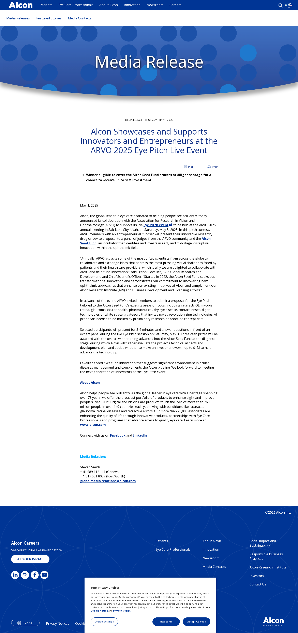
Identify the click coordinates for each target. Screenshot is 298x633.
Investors (257, 576)
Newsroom (155, 5)
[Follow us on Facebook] (35, 576)
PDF (191, 166)
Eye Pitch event (156, 225)
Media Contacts (79, 18)
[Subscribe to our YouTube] (44, 576)
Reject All (166, 621)
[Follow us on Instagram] (25, 576)
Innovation (132, 5)
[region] (150, 605)
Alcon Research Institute (268, 567)
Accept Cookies (196, 621)
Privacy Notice (122, 610)
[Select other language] (289, 5)
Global (28, 623)
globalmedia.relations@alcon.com (108, 481)
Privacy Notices (57, 623)
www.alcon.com (93, 424)
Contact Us (258, 584)
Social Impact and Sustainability (263, 543)
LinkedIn (140, 435)
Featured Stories (48, 18)
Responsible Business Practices (266, 556)
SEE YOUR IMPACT (30, 559)
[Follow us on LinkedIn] (15, 576)
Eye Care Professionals (75, 5)
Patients (46, 5)
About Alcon (108, 5)
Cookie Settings (104, 621)
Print (215, 166)
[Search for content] (280, 5)
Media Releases (18, 18)
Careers (175, 5)
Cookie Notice (99, 610)
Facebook (117, 435)
